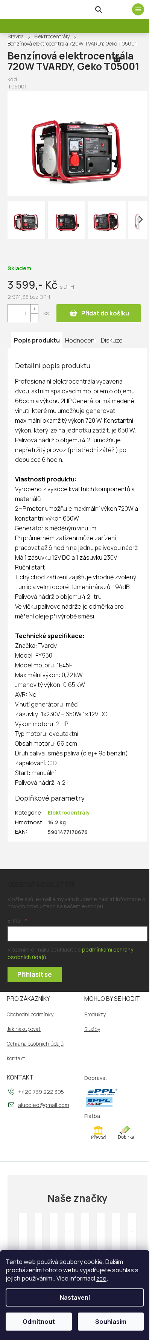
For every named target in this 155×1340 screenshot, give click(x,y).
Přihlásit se (34, 974)
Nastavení (75, 1297)
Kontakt (16, 1058)
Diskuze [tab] (112, 340)
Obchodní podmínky (30, 1014)
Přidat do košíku (105, 313)
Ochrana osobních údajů (35, 1043)
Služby (92, 1029)
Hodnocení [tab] (80, 340)
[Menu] (138, 9)
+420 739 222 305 (41, 1091)
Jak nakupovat (24, 1029)
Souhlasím (110, 1321)
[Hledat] (98, 9)
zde (101, 1278)
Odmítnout (39, 1321)
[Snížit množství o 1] (34, 317)
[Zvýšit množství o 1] (34, 309)
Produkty (95, 1014)
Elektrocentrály (69, 812)
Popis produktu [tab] (37, 340)
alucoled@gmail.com (43, 1105)
